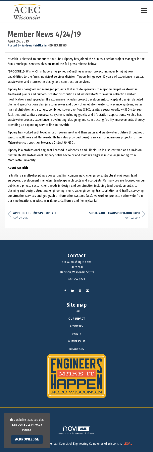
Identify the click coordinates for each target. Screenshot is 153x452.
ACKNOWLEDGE (27, 439)
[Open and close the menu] (100, 11)
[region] (117, 216)
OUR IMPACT (76, 319)
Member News (57, 45)
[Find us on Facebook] (65, 291)
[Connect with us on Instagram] (80, 291)
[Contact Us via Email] (87, 291)
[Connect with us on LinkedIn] (72, 291)
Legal (128, 443)
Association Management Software (77, 433)
